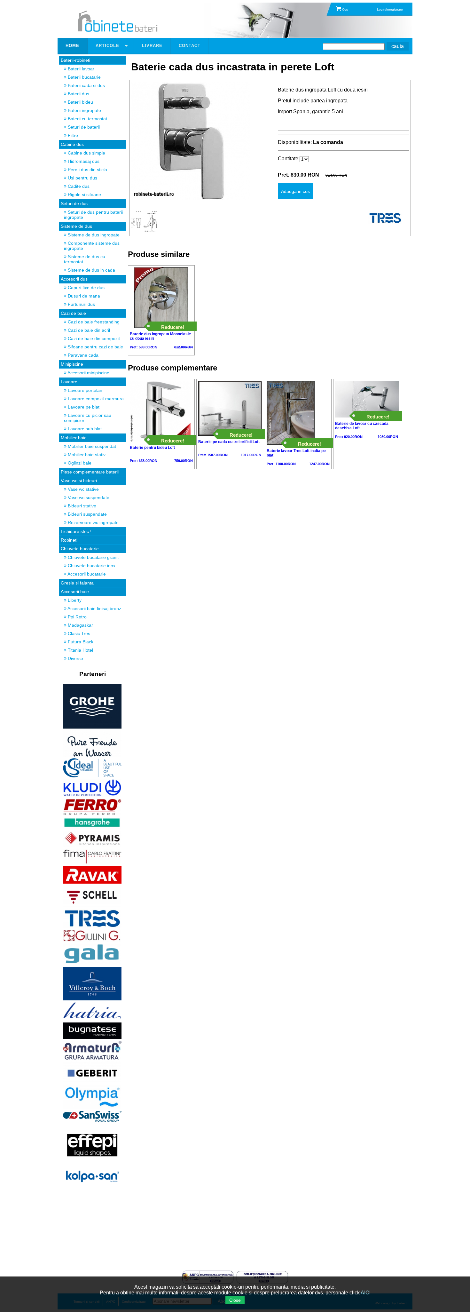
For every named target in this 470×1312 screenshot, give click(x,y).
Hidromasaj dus (83, 161)
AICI (366, 1292)
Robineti (69, 540)
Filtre (72, 135)
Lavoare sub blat (84, 428)
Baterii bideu (80, 102)
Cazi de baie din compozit (93, 338)
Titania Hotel (80, 650)
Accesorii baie (75, 591)
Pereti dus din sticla (87, 169)
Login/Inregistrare (390, 9)
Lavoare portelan (84, 390)
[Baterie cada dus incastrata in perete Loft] (190, 198)
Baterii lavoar (80, 68)
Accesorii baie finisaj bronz (94, 608)
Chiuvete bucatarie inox (91, 565)
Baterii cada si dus (86, 85)
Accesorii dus (74, 279)
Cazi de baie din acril (88, 330)
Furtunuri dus (81, 304)
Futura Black (80, 641)
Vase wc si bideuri (79, 480)
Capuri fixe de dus (86, 287)
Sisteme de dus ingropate (93, 234)
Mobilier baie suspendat (91, 446)
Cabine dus (72, 144)
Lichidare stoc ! (76, 531)
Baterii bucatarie (84, 77)
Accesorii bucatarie (86, 573)
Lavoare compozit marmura (95, 398)
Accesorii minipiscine (88, 372)
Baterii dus (78, 93)
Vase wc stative (83, 489)
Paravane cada (82, 355)
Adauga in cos (295, 191)
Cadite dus (78, 186)
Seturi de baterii (83, 127)
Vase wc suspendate (88, 497)
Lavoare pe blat (83, 407)
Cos (344, 9)
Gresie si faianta (77, 582)
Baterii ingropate (84, 110)
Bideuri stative (81, 505)
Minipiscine (72, 364)
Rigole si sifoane (84, 194)
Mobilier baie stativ (86, 454)
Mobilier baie (74, 437)
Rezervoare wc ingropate (93, 522)
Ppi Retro (77, 616)
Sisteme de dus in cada (91, 270)
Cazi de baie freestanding (93, 321)
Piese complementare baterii (90, 471)
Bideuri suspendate (87, 514)
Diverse (75, 658)
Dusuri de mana (83, 295)
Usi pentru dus (82, 177)
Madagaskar (80, 625)
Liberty (74, 600)
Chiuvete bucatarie (80, 548)
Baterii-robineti (75, 60)
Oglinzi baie (79, 462)
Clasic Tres (78, 633)
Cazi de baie (73, 313)
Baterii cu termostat (87, 118)
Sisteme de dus (76, 226)
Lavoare (69, 381)
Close (235, 1300)
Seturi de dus (74, 203)
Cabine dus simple (86, 152)
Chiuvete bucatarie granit (93, 557)
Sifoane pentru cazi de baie (95, 346)
